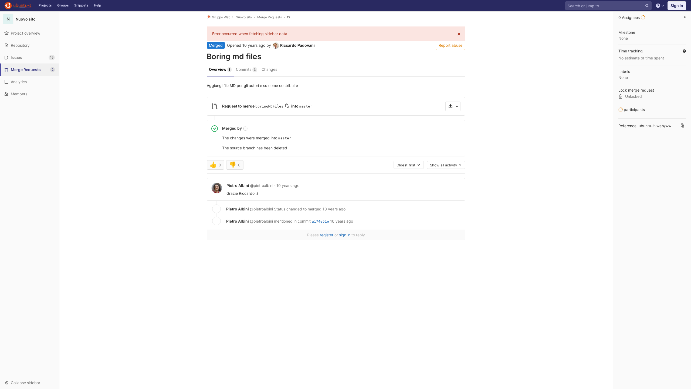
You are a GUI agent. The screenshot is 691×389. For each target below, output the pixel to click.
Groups (63, 5)
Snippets (81, 5)
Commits (246, 69)
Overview (219, 69)
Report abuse (450, 45)
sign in (344, 235)
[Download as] (452, 106)
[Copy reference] (682, 126)
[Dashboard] (18, 5)
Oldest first (406, 165)
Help (97, 5)
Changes (269, 69)
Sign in (676, 5)
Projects (45, 5)
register (326, 235)
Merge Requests (269, 17)
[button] (29, 382)
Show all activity (444, 165)
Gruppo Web (221, 17)
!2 (288, 17)
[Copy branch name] (286, 106)
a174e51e (320, 221)
